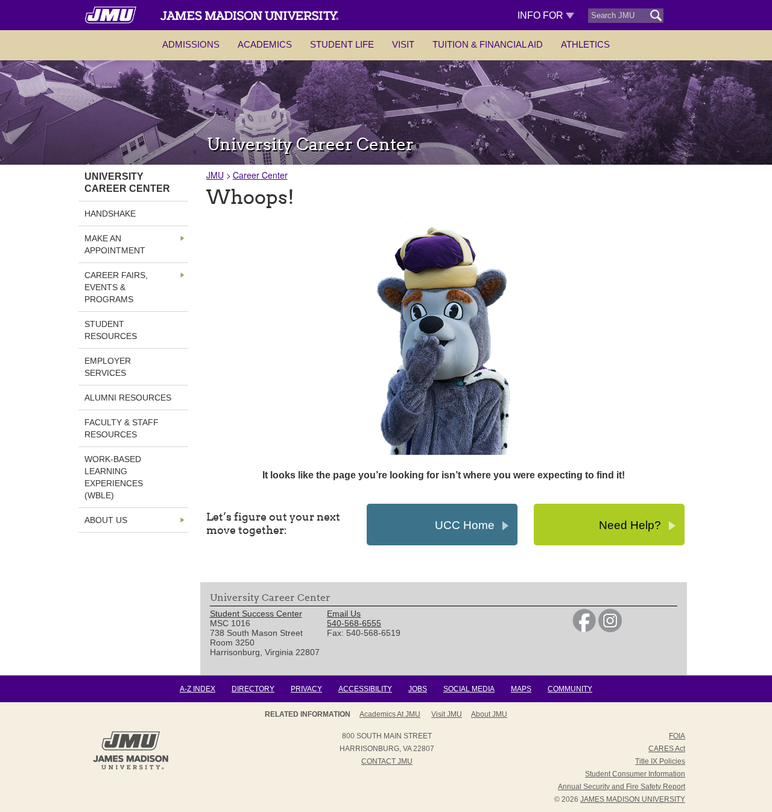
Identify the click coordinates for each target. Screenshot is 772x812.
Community (570, 689)
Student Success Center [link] (256, 613)
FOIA (677, 736)
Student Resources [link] (110, 330)
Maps (521, 689)
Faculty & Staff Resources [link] (121, 428)
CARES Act (666, 748)
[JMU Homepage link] (130, 768)
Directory (253, 689)
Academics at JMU (389, 714)
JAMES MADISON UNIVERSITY (632, 799)
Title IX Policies (660, 761)
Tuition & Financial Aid (487, 44)
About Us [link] (105, 520)
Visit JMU (446, 714)
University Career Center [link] (127, 182)
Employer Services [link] (107, 367)
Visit (403, 44)
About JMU (489, 714)
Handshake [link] (110, 213)
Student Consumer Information (635, 774)
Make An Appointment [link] (114, 244)
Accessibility (365, 689)
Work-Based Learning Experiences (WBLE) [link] (113, 477)
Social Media (469, 689)
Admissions (191, 44)
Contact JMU (387, 761)
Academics (265, 44)
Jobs (417, 689)
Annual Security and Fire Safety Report (621, 786)
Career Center (260, 175)
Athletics (585, 44)
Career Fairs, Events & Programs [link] (116, 287)
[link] (584, 629)
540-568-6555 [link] (354, 623)
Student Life (342, 44)
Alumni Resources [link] (127, 397)
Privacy (306, 689)
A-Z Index (197, 689)
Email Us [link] (344, 613)
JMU (215, 175)
